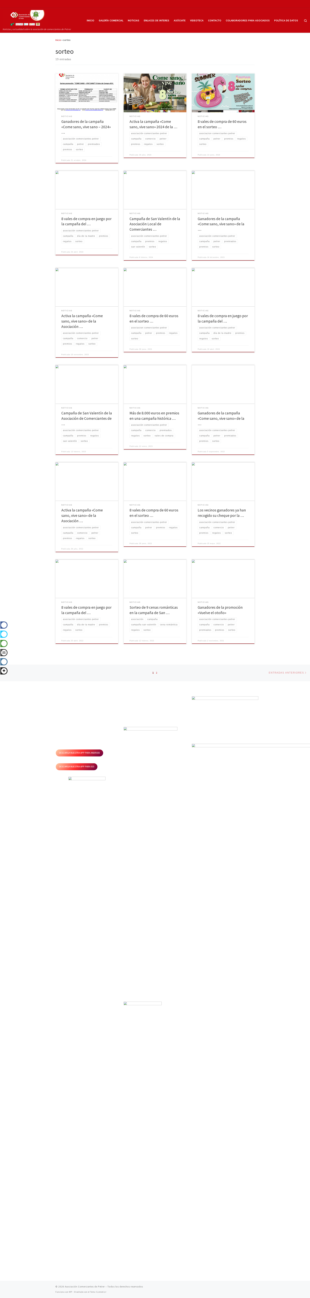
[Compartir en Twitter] (4, 635)
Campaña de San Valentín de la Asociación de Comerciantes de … (86, 418)
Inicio (58, 40)
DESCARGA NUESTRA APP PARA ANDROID (79, 968)
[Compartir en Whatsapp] (4, 644)
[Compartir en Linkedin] (4, 662)
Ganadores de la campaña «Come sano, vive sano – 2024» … (86, 127)
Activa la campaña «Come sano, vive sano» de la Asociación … (82, 321)
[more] (4, 672)
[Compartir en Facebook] (4, 626)
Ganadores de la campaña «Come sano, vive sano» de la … (221, 224)
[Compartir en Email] (4, 653)
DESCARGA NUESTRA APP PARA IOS (76, 982)
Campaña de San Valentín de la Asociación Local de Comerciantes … (155, 224)
